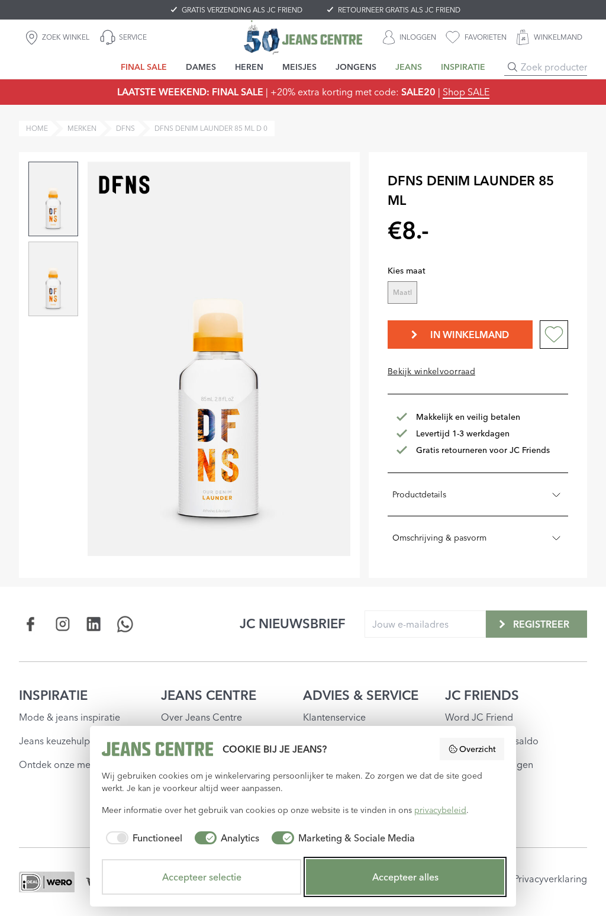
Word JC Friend (479, 717)
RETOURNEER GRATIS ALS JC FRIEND (399, 9)
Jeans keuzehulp (54, 741)
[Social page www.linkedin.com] (94, 623)
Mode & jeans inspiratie (69, 717)
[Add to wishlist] (554, 334)
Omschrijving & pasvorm (439, 537)
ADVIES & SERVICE (360, 695)
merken (81, 128)
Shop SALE (466, 92)
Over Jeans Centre (201, 717)
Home (37, 128)
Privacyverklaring (550, 879)
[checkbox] (142, 838)
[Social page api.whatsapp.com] (125, 623)
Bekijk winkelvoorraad (431, 371)
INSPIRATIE (53, 695)
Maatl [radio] (402, 292)
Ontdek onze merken (64, 764)
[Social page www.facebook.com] (31, 623)
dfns (125, 128)
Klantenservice (334, 717)
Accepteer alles (405, 877)
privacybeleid (440, 810)
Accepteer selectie (201, 877)
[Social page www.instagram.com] (62, 623)
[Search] (512, 67)
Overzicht (477, 749)
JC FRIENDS (482, 695)
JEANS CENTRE (208, 695)
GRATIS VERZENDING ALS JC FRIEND (242, 9)
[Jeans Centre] (303, 37)
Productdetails (419, 494)
